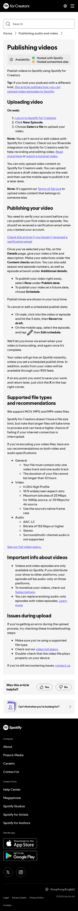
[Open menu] (72, 6)
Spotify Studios (14, 806)
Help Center (12, 789)
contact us (62, 665)
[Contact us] (69, 706)
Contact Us (11, 771)
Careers (9, 763)
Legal (6, 897)
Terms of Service (49, 188)
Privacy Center (19, 897)
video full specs (47, 649)
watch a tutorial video (41, 156)
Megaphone (12, 798)
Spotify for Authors (16, 823)
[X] (8, 872)
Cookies (7, 905)
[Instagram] (21, 872)
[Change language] (65, 6)
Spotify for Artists (15, 814)
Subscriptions (25, 592)
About (7, 746)
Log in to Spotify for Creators (35, 118)
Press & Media (13, 755)
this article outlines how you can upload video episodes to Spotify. (33, 89)
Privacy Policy (37, 897)
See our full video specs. (24, 547)
